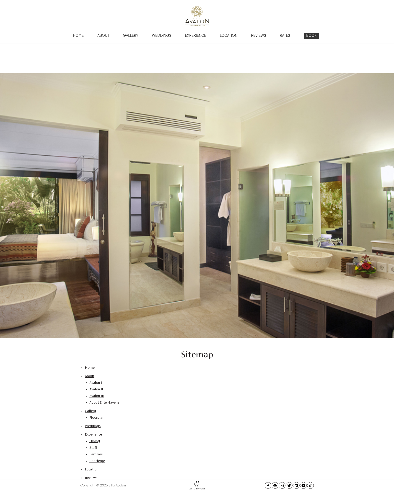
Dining (94, 441)
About (103, 36)
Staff (93, 447)
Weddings (161, 36)
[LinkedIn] (296, 485)
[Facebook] (268, 485)
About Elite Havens (104, 402)
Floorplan (96, 417)
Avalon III (96, 396)
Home (78, 36)
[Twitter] (289, 485)
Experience (195, 36)
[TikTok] (310, 485)
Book (311, 36)
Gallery (130, 36)
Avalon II (96, 389)
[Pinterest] (275, 485)
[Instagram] (282, 485)
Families (96, 454)
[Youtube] (303, 485)
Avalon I (95, 382)
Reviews (258, 36)
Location (228, 36)
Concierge (97, 461)
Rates (285, 36)
